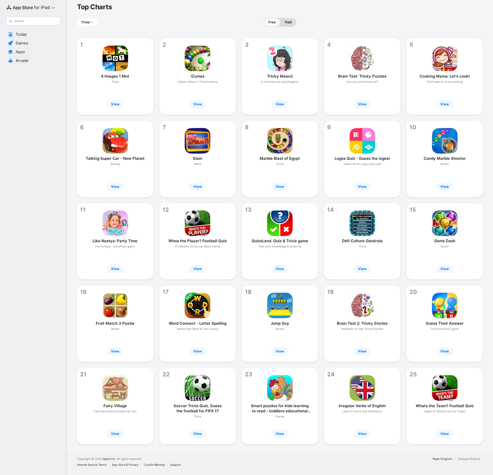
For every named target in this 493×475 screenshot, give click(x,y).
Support (175, 464)
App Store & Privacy (125, 464)
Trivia (85, 22)
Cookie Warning (154, 464)
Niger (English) (442, 459)
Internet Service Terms (92, 464)
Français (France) (469, 459)
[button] (33, 34)
